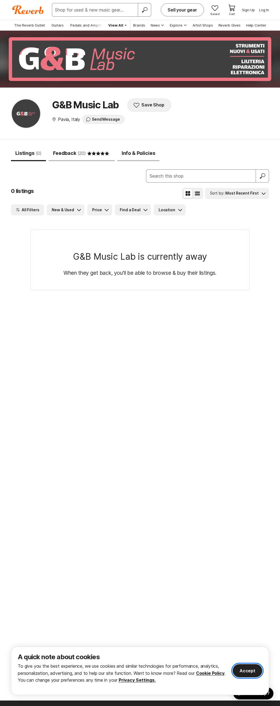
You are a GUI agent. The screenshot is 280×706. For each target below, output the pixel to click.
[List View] (197, 193)
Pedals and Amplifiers (88, 25)
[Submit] (262, 176)
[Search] (144, 9)
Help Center (256, 25)
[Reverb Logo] (28, 10)
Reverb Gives (229, 25)
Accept (247, 670)
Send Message (106, 119)
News (155, 25)
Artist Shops (202, 25)
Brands (139, 25)
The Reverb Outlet (29, 25)
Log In (264, 10)
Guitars (57, 25)
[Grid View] (187, 193)
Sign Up (248, 10)
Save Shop (152, 105)
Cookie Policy (210, 673)
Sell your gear (182, 10)
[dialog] (140, 671)
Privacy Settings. (137, 680)
